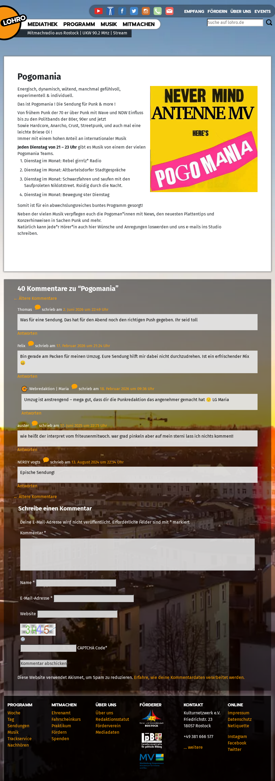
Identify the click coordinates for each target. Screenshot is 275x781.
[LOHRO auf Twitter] (136, 10)
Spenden (60, 738)
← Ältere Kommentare (35, 298)
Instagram (237, 736)
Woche (14, 712)
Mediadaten (107, 732)
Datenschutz (240, 719)
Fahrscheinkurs (66, 719)
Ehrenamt (61, 712)
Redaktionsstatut (112, 719)
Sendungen (18, 725)
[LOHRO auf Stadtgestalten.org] (112, 10)
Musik (109, 24)
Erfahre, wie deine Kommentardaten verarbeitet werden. (189, 677)
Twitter (234, 749)
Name (27, 582)
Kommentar (33, 532)
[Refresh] (23, 638)
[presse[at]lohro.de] (170, 10)
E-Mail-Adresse (36, 598)
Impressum (238, 712)
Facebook (237, 743)
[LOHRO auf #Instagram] (148, 10)
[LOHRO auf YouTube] (100, 10)
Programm (79, 24)
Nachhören (18, 745)
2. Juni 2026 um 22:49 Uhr (85, 309)
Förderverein (108, 725)
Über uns (240, 11)
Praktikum (61, 725)
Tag (11, 719)
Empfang (194, 11)
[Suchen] (269, 23)
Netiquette (238, 725)
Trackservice (20, 738)
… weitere (193, 747)
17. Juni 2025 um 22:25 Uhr (83, 425)
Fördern (217, 11)
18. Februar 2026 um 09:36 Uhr (127, 388)
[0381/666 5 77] (159, 10)
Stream (120, 32)
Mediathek (43, 24)
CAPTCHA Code (91, 647)
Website (28, 613)
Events (263, 11)
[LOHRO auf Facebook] (124, 10)
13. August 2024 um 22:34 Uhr (97, 462)
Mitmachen (139, 24)
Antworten (27, 333)
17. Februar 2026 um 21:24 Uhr (83, 345)
